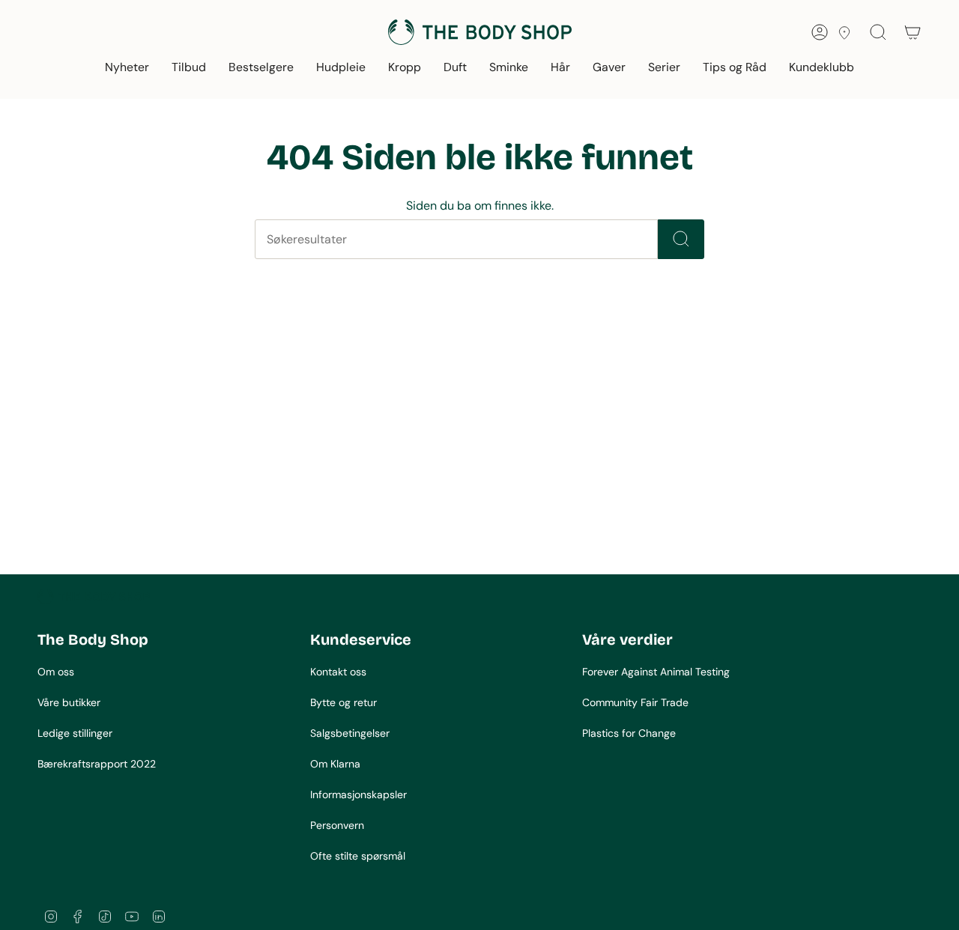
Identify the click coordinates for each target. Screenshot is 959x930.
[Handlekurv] (912, 32)
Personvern (337, 825)
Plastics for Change (629, 733)
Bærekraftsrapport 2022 (96, 764)
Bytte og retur (343, 702)
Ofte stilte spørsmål (357, 856)
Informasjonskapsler (358, 794)
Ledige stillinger (74, 733)
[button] (127, 68)
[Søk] (681, 239)
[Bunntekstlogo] (93, 596)
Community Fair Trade (635, 702)
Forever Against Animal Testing (656, 671)
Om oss (55, 671)
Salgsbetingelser (350, 733)
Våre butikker (68, 702)
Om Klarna (335, 764)
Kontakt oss (338, 671)
